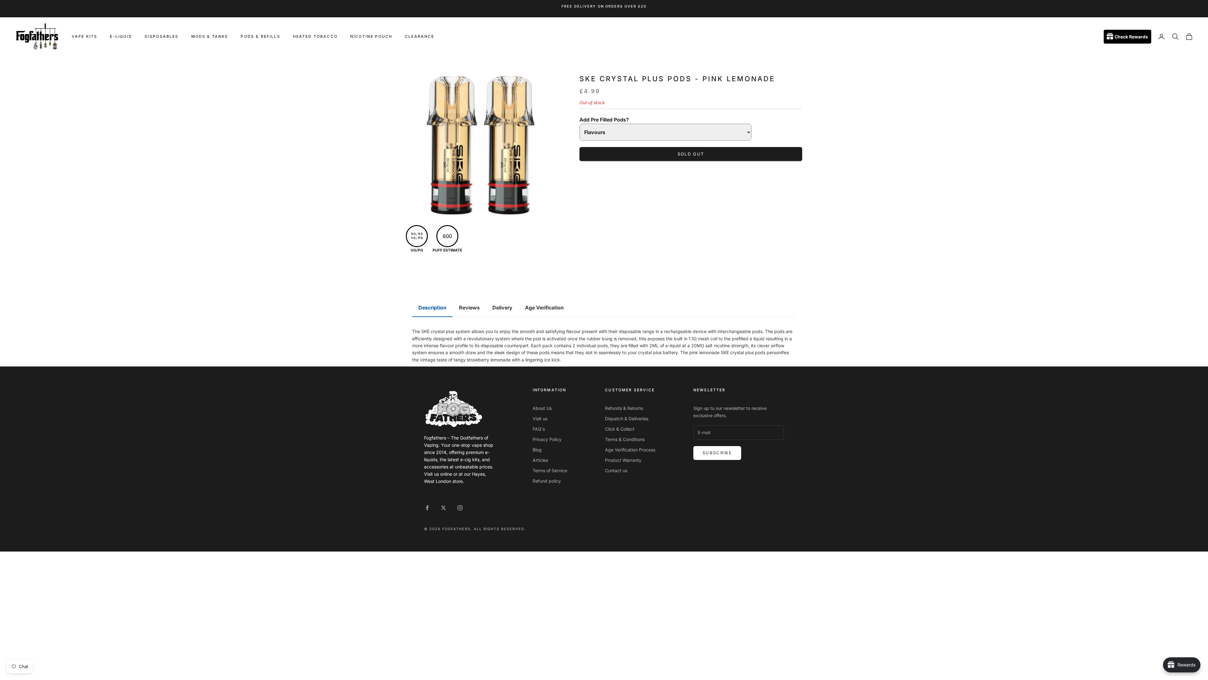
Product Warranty (623, 460)
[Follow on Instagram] (460, 508)
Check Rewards (1131, 36)
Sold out (691, 153)
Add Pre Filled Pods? (604, 119)
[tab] (432, 308)
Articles (540, 460)
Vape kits (84, 36)
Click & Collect (620, 429)
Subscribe (717, 452)
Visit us (540, 418)
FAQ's (539, 429)
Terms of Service (550, 470)
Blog (537, 449)
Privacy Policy (547, 439)
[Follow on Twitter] (443, 508)
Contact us (616, 470)
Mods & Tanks (209, 36)
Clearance (419, 36)
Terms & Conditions (625, 439)
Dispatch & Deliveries (626, 418)
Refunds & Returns (624, 408)
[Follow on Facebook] (427, 508)
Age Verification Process (630, 449)
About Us (542, 408)
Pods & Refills (260, 36)
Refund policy (547, 481)
